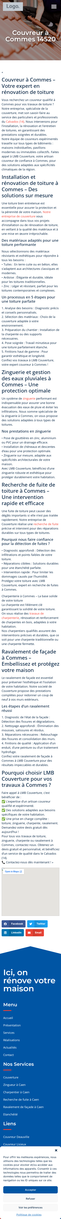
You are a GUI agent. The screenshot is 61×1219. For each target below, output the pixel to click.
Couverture (10, 1077)
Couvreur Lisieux (14, 1144)
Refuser (30, 1198)
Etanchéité (10, 1114)
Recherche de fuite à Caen (21, 1099)
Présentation (12, 1025)
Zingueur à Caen (14, 1085)
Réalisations (11, 1040)
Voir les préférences (30, 1207)
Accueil (8, 1018)
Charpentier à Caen (16, 1092)
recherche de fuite (46, 524)
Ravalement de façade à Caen (23, 1107)
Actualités (10, 1047)
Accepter (30, 1189)
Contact (8, 1055)
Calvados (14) (15, 121)
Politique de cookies (28, 1214)
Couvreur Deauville (16, 1137)
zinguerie (29, 398)
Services (8, 1033)
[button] (56, 1150)
